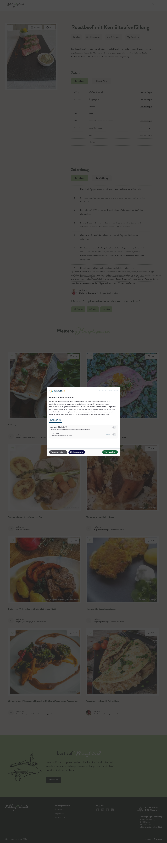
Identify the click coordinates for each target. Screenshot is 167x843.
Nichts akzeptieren (76, 452)
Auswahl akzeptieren (58, 452)
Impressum (102, 391)
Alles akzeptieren (110, 452)
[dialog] (83, 421)
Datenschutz (113, 391)
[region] (83, 418)
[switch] (114, 427)
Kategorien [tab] (55, 420)
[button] (113, 427)
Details (108, 435)
